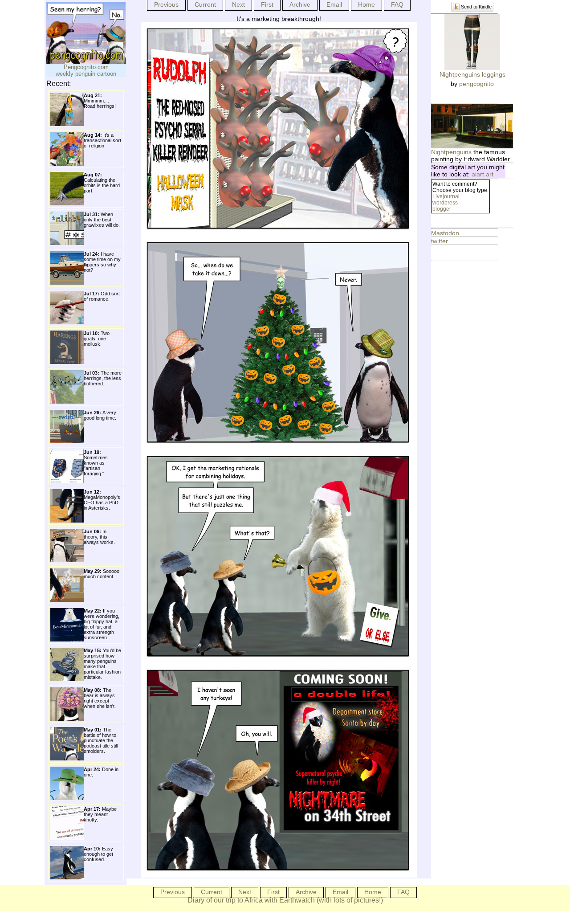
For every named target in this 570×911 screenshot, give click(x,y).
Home (366, 4)
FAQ (397, 4)
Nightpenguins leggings (472, 74)
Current (205, 4)
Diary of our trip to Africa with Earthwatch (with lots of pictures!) (285, 900)
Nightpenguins (451, 151)
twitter (439, 241)
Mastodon (445, 233)
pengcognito (476, 83)
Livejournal (446, 196)
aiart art (482, 174)
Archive (299, 4)
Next (238, 4)
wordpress (445, 203)
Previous (166, 4)
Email (334, 4)
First (267, 4)
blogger (441, 209)
